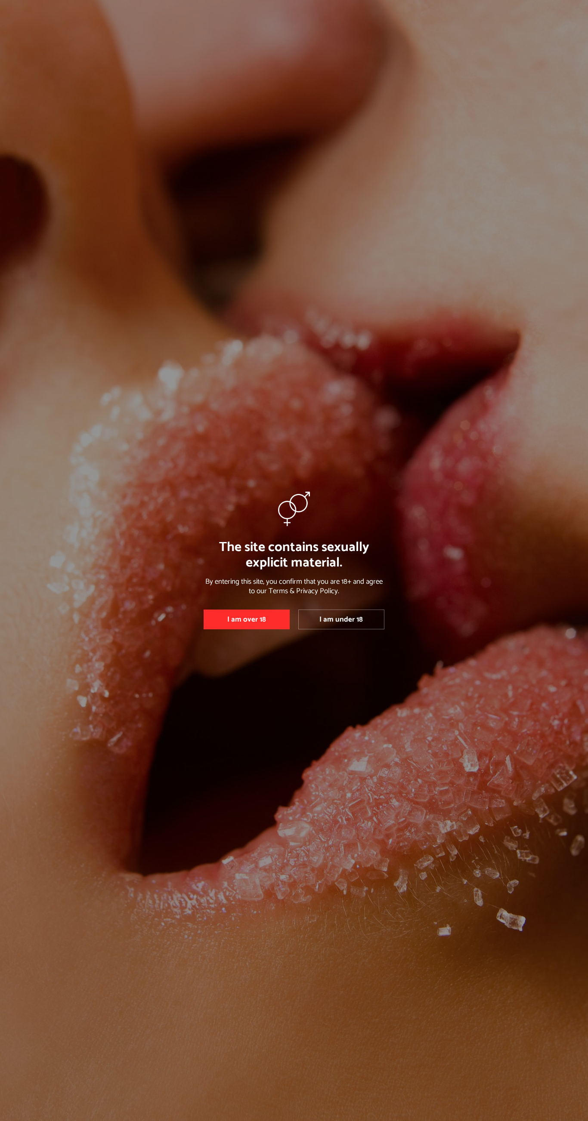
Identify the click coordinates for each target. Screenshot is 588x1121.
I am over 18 (246, 619)
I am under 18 (341, 619)
